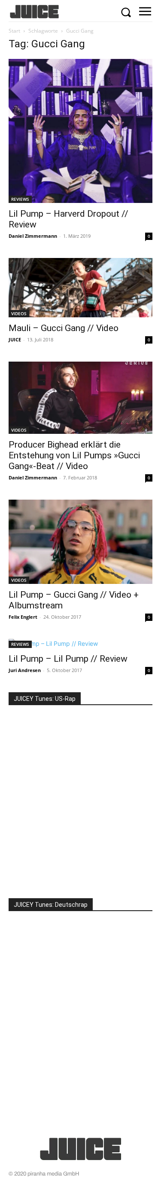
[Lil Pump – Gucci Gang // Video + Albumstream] (80, 541)
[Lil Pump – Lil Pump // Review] (80, 643)
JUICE (15, 339)
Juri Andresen (25, 670)
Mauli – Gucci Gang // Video (63, 328)
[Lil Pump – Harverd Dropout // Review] (80, 131)
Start (14, 30)
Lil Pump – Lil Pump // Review (68, 659)
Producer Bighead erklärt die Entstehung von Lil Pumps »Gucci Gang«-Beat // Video (74, 455)
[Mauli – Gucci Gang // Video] (80, 287)
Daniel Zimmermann (33, 236)
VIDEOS (19, 313)
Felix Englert (23, 617)
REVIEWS (20, 199)
